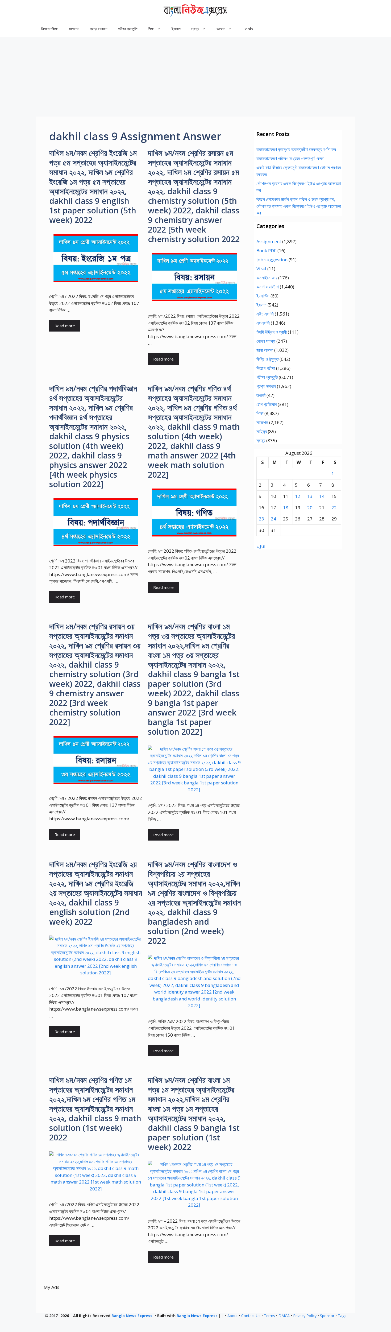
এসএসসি (263, 323)
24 (273, 519)
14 (322, 496)
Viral (261, 269)
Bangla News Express (131, 1315)
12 (297, 496)
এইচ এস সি (265, 314)
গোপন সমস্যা (265, 341)
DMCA (284, 1315)
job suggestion (272, 260)
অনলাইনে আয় (266, 278)
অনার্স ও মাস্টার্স (267, 287)
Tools (248, 28)
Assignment (268, 241)
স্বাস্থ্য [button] (195, 28)
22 (334, 507)
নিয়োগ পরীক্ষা (49, 28)
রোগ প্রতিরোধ (266, 404)
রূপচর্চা (260, 395)
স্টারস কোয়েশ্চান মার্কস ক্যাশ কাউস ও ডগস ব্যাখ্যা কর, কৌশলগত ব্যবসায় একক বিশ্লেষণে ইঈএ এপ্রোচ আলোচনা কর (298, 206)
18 (285, 507)
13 (310, 496)
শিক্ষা (259, 413)
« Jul (260, 546)
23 (261, 519)
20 (310, 507)
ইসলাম (176, 28)
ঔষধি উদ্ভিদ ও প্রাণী (271, 332)
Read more (65, 325)
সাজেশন (74, 28)
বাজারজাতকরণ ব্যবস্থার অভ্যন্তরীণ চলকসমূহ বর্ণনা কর (296, 149)
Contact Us (250, 1315)
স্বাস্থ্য (260, 440)
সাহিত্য (261, 431)
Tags (342, 1315)
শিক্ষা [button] (151, 28)
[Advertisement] (195, 76)
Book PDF (266, 250)
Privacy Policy (305, 1315)
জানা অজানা (264, 350)
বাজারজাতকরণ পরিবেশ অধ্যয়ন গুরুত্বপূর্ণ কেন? (290, 158)
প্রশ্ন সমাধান (98, 28)
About (232, 1315)
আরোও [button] (221, 28)
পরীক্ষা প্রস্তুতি (127, 28)
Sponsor (327, 1315)
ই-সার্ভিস (262, 296)
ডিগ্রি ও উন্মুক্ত (267, 359)
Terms (269, 1315)
